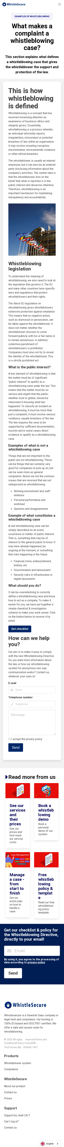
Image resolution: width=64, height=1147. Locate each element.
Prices (8, 1098)
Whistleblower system (17, 1063)
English (50, 1143)
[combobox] (50, 1143)
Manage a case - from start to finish (17, 884)
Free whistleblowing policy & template (46, 886)
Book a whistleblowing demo (46, 812)
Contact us (10, 1092)
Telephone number (20, 697)
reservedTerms (33, 1039)
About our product (14, 1086)
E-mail (12, 683)
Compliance (11, 1069)
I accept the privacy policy (27, 739)
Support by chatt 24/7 (17, 1115)
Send (15, 747)
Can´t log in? (11, 1121)
